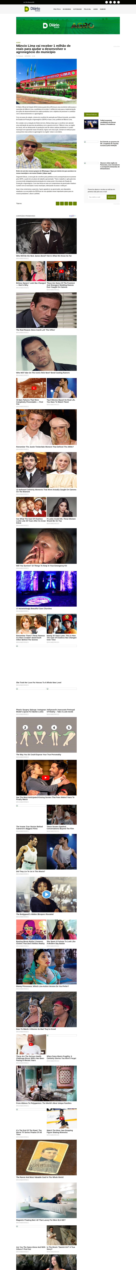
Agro (95, 9)
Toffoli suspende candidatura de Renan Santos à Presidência (108, 122)
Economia (67, 9)
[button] (118, 9)
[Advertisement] (102, 217)
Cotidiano (77, 9)
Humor (103, 9)
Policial (87, 9)
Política (57, 9)
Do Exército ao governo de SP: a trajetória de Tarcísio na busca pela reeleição (109, 143)
